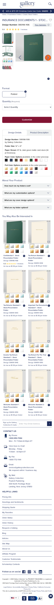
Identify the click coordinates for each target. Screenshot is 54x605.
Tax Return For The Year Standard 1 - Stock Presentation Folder (37, 357)
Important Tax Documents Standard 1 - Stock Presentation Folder (37, 307)
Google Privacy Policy (38, 591)
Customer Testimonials (11, 559)
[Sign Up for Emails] (49, 423)
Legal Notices (7, 587)
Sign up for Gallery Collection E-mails (10, 423)
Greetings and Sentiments (13, 502)
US (15, 598)
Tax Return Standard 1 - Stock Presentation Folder (36, 258)
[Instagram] (30, 571)
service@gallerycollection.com (21, 467)
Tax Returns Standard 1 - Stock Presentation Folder (12, 307)
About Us (6, 548)
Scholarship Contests (11, 564)
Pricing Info (6, 497)
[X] (36, 571)
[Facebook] (25, 571)
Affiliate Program (9, 553)
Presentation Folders (14, 14)
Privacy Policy (33, 587)
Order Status (7, 517)
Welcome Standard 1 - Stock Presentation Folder (11, 407)
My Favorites (7, 512)
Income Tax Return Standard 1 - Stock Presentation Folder (10, 357)
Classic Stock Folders (30, 14)
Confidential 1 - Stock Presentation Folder (11, 256)
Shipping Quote (8, 507)
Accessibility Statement (20, 587)
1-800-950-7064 (15, 438)
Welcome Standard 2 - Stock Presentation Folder (36, 407)
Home (4, 14)
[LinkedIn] (40, 571)
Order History (7, 522)
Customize (27, 119)
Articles (5, 538)
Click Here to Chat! (17, 446)
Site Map (6, 543)
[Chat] (50, 596)
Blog (4, 533)
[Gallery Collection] (27, 4)
